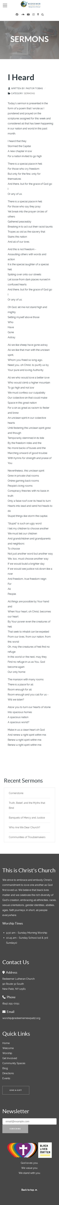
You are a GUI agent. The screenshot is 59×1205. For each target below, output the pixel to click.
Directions (8, 1073)
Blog (5, 1068)
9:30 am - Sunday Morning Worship (26, 932)
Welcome (8, 1048)
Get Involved (9, 1058)
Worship (7, 1053)
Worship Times (12, 923)
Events (6, 1078)
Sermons (29, 93)
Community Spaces (13, 1063)
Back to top (27, 1189)
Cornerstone (16, 793)
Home (6, 1043)
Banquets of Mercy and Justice (27, 817)
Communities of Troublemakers (27, 837)
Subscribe (15, 1129)
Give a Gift (16, 1090)
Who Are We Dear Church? (24, 827)
